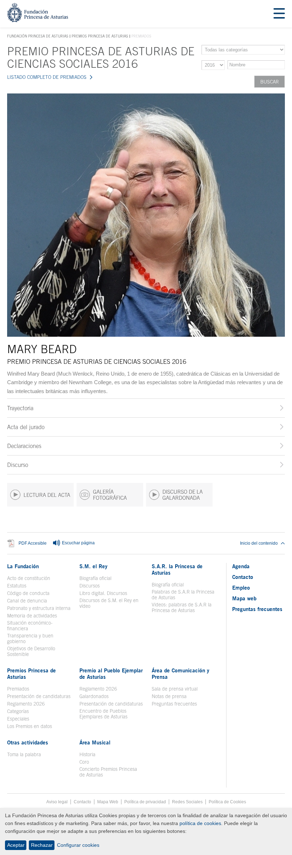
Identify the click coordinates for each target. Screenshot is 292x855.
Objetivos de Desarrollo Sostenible (31, 651)
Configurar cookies (78, 845)
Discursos (89, 586)
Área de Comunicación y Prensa (180, 673)
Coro (84, 762)
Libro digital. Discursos (103, 593)
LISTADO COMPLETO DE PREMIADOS (47, 77)
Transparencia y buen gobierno (30, 638)
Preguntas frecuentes (174, 704)
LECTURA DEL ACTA (47, 495)
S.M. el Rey (93, 566)
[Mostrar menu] (279, 14)
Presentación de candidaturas (39, 696)
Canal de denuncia (27, 601)
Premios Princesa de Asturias (100, 36)
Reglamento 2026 (26, 704)
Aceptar (16, 845)
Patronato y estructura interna (39, 608)
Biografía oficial (95, 578)
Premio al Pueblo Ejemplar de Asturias (111, 673)
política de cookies (200, 823)
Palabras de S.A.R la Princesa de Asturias (183, 594)
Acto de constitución (28, 578)
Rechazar (42, 845)
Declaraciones (24, 446)
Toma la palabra (24, 754)
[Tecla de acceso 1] (37, 20)
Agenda (241, 566)
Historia (87, 754)
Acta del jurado (26, 427)
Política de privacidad (145, 801)
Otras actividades (27, 742)
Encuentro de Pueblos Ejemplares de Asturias (103, 713)
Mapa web (244, 598)
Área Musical (94, 742)
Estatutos (16, 586)
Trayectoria (20, 408)
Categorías (18, 711)
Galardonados (94, 696)
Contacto (242, 577)
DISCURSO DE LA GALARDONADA (182, 495)
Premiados (18, 689)
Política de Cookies (227, 801)
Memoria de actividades (32, 616)
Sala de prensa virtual (175, 689)
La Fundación (23, 566)
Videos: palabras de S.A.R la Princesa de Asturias (182, 607)
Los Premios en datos (29, 726)
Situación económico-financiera (30, 625)
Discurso (17, 465)
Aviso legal (57, 801)
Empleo (241, 587)
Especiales (18, 719)
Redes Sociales (187, 801)
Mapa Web (107, 801)
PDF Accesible (33, 543)
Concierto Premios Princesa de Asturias (108, 772)
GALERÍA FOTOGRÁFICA (110, 495)
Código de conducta (28, 593)
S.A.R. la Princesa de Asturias (177, 569)
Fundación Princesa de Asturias (37, 36)
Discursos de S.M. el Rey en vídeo (111, 603)
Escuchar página (78, 542)
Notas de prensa (169, 696)
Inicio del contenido (259, 543)
